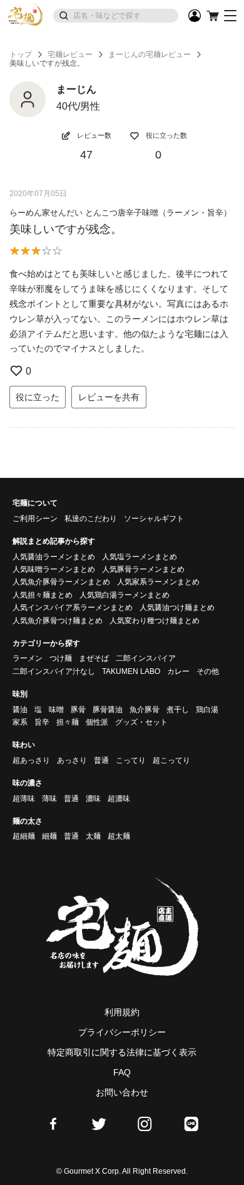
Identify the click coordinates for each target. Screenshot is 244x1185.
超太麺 (119, 836)
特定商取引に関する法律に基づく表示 (122, 1052)
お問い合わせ (122, 1092)
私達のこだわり (90, 518)
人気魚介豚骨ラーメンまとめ (61, 581)
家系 (20, 722)
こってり (131, 760)
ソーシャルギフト (154, 518)
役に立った (37, 397)
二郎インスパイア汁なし (54, 671)
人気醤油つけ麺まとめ (177, 607)
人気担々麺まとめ (43, 595)
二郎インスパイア (146, 658)
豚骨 (78, 709)
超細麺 (24, 836)
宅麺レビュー (70, 54)
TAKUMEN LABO (131, 671)
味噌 (56, 709)
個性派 (97, 722)
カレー (178, 671)
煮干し (177, 709)
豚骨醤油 (108, 709)
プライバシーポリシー (122, 1032)
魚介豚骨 (145, 709)
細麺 (49, 836)
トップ (20, 54)
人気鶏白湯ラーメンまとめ (124, 595)
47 (86, 154)
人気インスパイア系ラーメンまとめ (73, 607)
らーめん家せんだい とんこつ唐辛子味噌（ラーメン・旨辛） (120, 212)
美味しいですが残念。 (65, 229)
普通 (101, 760)
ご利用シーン (35, 518)
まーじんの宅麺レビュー (149, 54)
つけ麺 (60, 658)
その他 (207, 671)
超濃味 (119, 798)
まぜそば (94, 658)
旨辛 (41, 722)
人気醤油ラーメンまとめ (54, 556)
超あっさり (31, 760)
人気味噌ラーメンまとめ (54, 569)
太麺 (93, 836)
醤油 (20, 709)
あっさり (72, 760)
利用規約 (122, 1012)
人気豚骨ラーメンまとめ (143, 569)
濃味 (93, 798)
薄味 (49, 798)
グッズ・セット (141, 722)
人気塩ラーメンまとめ (139, 556)
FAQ (122, 1072)
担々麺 (67, 722)
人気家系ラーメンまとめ (158, 581)
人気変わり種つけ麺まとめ (154, 620)
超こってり (171, 760)
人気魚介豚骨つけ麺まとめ (58, 620)
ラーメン (28, 658)
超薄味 (24, 798)
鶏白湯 (207, 709)
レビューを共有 (109, 397)
